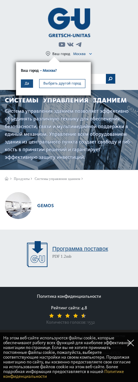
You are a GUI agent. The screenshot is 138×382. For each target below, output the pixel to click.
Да (27, 83)
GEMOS (45, 205)
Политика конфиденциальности (69, 296)
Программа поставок (80, 248)
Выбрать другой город (62, 83)
